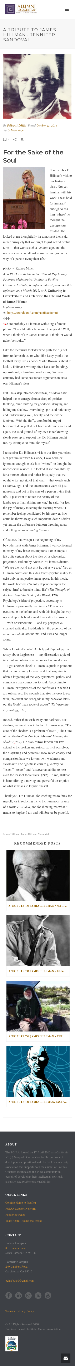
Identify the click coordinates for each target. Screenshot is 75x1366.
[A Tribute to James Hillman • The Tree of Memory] (38, 1006)
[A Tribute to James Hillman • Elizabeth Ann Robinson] (38, 940)
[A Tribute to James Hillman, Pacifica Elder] (38, 1071)
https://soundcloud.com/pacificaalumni (32, 312)
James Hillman (11, 834)
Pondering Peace (15, 1215)
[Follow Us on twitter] (38, 1295)
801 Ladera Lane (15, 1248)
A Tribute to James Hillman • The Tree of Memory (39, 1036)
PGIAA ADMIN (16, 125)
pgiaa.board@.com (19, 1280)
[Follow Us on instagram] (28, 1295)
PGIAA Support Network (20, 1209)
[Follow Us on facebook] (8, 1295)
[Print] (24, 139)
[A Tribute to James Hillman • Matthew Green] (38, 875)
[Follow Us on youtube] (48, 1295)
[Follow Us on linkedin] (18, 1295)
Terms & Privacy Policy (19, 1311)
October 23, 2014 (46, 125)
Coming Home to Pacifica (20, 1202)
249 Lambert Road (16, 1266)
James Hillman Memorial (35, 834)
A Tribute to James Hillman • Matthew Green (39, 905)
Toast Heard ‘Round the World (23, 1221)
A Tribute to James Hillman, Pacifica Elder (39, 1102)
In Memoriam (16, 130)
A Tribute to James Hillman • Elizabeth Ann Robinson (39, 971)
